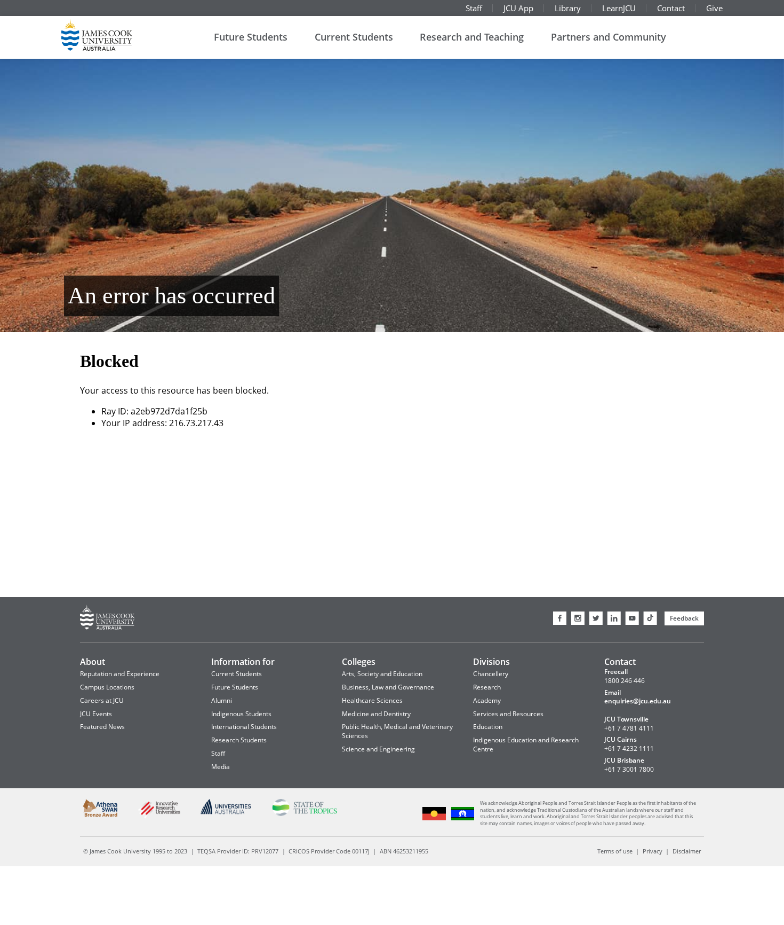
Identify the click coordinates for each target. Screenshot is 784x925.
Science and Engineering (378, 749)
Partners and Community (608, 36)
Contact (671, 8)
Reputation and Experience (119, 673)
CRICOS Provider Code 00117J (329, 851)
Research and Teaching (472, 36)
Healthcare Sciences (372, 700)
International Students (244, 726)
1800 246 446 (624, 681)
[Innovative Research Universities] (158, 817)
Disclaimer (687, 851)
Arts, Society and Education (382, 673)
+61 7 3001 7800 (629, 769)
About (92, 662)
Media (220, 766)
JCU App (518, 8)
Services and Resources (508, 713)
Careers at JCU (102, 700)
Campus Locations (107, 687)
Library (568, 8)
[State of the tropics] (304, 814)
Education (487, 726)
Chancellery (490, 673)
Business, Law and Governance (388, 687)
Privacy (652, 851)
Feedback (684, 618)
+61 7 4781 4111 (629, 728)
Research (487, 687)
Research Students (239, 739)
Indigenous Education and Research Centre (526, 744)
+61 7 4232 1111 (629, 748)
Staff (474, 8)
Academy (487, 700)
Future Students (250, 36)
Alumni (221, 700)
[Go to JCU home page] (107, 618)
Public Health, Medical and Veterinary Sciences (397, 731)
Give (714, 8)
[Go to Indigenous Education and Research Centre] (434, 819)
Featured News (102, 726)
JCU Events (96, 713)
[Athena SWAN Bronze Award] (100, 814)
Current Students (354, 36)
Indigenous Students (241, 713)
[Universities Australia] (226, 812)
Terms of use (615, 851)
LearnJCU (619, 8)
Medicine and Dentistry (376, 713)
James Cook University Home (109, 35)
